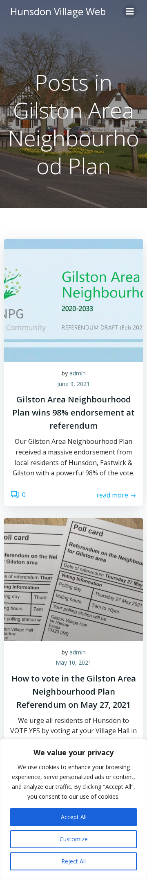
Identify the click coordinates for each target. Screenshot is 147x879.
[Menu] (130, 11)
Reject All (73, 861)
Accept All (74, 817)
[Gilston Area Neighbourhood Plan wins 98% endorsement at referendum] (73, 299)
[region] (73, 809)
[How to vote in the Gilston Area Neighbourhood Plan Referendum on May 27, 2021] (73, 578)
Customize (74, 839)
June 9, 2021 (73, 384)
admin (77, 373)
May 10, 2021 (73, 662)
